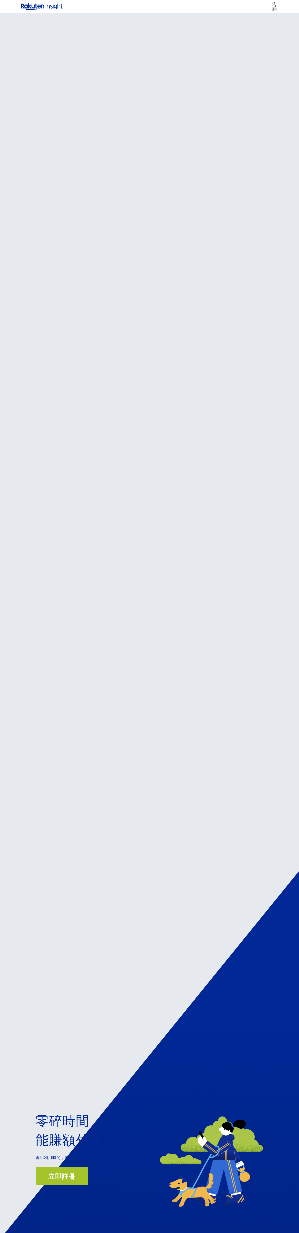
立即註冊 (62, 1176)
